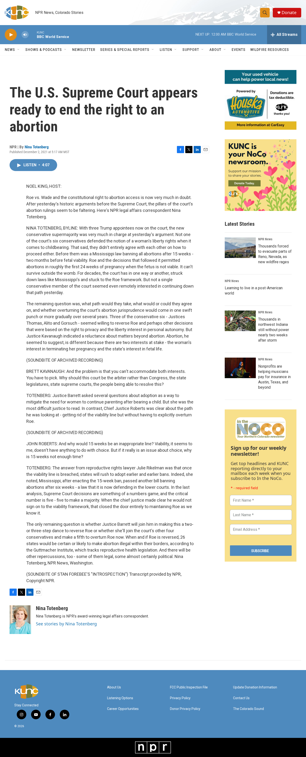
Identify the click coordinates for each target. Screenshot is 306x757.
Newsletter (83, 50)
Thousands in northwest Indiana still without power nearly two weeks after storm (273, 330)
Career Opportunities (123, 709)
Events (239, 50)
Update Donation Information (255, 687)
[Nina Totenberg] (20, 619)
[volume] (25, 34)
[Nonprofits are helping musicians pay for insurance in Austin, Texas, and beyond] (240, 368)
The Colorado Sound (248, 709)
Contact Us (241, 698)
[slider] (32, 34)
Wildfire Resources (269, 50)
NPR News (265, 239)
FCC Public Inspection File (189, 687)
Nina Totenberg (37, 147)
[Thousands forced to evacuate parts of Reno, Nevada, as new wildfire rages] (240, 247)
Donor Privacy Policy (185, 709)
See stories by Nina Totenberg (66, 624)
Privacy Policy (180, 698)
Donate (289, 12)
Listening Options (120, 698)
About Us (114, 687)
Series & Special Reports (124, 50)
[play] (11, 35)
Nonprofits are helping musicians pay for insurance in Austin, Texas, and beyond (274, 377)
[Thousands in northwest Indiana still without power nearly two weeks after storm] (240, 321)
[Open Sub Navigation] (19, 50)
